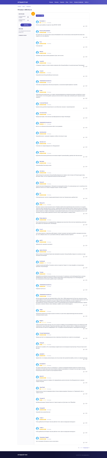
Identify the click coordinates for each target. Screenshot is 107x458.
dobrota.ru (26, 25)
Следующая (85, 447)
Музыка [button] (51, 2)
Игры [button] (67, 2)
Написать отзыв (40, 15)
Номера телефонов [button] (78, 2)
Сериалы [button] (62, 2)
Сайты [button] (86, 2)
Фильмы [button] (56, 2)
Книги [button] (71, 2)
